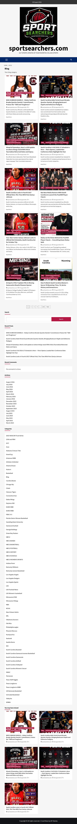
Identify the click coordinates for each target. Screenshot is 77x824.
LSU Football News (12, 589)
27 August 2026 (22, 288)
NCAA (8, 608)
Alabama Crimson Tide (13, 451)
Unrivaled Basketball (12, 695)
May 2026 (9, 389)
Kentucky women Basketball (15, 571)
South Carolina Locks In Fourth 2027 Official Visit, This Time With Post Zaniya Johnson (20, 194)
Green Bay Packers (12, 533)
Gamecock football (16, 275)
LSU (7, 586)
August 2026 (10, 382)
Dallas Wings (10, 499)
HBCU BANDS (10, 541)
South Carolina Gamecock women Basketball (22, 93)
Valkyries (9, 698)
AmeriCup (9, 454)
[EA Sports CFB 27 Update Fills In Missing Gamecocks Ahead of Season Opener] (21, 269)
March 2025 (10, 423)
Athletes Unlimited (12, 462)
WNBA (8, 702)
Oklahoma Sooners (12, 619)
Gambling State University (14, 522)
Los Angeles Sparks (12, 582)
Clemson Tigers (11, 492)
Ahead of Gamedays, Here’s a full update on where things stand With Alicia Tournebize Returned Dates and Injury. (20, 149)
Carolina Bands (11, 481)
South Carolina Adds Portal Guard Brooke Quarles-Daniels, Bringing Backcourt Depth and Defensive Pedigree (55, 102)
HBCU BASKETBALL (12, 544)
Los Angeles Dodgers (13, 578)
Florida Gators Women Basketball (17, 518)
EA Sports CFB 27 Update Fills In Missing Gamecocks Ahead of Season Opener (20, 284)
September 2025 (11, 408)
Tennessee (9, 676)
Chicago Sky (10, 484)
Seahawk (9, 638)
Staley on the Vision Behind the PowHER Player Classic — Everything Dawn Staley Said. (55, 240)
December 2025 (11, 401)
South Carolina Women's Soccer (49, 278)
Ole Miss (9, 623)
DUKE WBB (10, 511)
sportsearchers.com (38, 48)
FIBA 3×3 (9, 514)
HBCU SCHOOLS (11, 556)
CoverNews (44, 821)
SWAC (8, 672)
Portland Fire (10, 635)
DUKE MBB (9, 507)
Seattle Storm (10, 642)
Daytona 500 (10, 503)
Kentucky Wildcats (12, 567)
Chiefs (8, 488)
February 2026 (11, 396)
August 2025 (10, 411)
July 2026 (9, 384)
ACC (7, 443)
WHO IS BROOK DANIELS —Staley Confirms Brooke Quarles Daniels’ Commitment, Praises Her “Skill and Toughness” (21, 102)
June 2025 (9, 416)
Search (7, 312)
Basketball (9, 473)
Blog (8, 93)
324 (43, 307)
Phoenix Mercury (11, 631)
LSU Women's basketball (14, 593)
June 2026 (9, 387)
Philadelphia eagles (12, 627)
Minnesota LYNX (11, 597)
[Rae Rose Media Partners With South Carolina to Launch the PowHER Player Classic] (55, 179)
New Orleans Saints (12, 612)
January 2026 (10, 399)
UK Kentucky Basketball (14, 691)
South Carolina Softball (13, 661)
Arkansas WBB (11, 458)
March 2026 (10, 394)
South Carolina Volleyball (14, 665)
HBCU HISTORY (11, 552)
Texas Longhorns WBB (13, 687)
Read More (9, 117)
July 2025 (9, 413)
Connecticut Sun (11, 496)
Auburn (8, 469)
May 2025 (9, 418)
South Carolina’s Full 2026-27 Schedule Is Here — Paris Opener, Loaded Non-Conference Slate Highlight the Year (55, 149)
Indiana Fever (10, 563)
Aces (7, 447)
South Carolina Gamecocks (13, 95)
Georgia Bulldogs (11, 529)
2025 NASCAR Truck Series (14, 436)
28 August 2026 (22, 107)
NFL (7, 616)
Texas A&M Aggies (12, 680)
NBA (7, 604)
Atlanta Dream (11, 466)
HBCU (8, 537)
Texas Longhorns (11, 683)
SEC (7, 646)
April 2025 (9, 420)
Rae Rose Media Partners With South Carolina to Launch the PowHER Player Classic (54, 194)
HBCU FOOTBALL (12, 548)
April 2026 (9, 391)
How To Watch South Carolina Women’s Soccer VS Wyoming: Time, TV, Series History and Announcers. (54, 285)
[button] (71, 59)
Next (48, 307)
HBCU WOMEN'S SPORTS (14, 559)
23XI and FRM (10, 439)
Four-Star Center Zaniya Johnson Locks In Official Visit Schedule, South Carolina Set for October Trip (21, 240)
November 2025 (11, 403)
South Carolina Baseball (13, 650)
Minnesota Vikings (12, 601)
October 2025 (10, 406)
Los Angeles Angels (12, 574)
